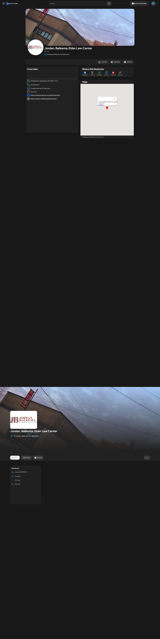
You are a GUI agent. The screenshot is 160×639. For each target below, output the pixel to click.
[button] (3, 3)
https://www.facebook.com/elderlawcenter (45, 95)
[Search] (109, 3)
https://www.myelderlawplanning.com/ (43, 99)
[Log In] (153, 3)
